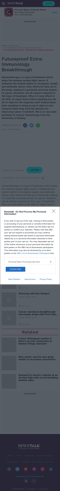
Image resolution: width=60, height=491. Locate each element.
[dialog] (30, 245)
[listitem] (30, 261)
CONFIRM (15, 269)
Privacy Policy (46, 279)
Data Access (30, 279)
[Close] (54, 212)
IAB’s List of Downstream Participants (33, 253)
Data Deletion (14, 279)
